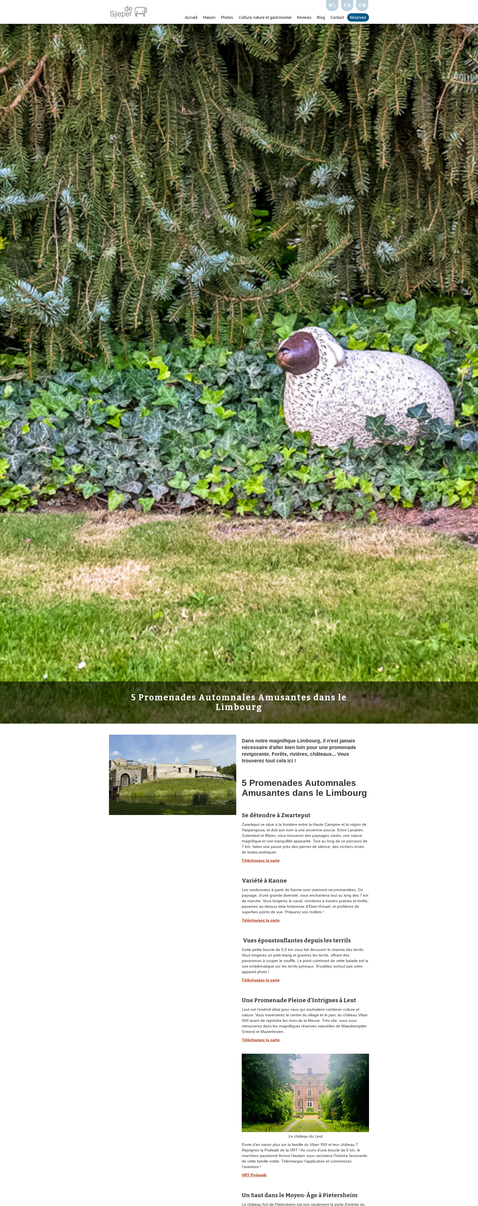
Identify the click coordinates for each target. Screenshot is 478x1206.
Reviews (304, 17)
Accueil (191, 17)
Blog (321, 17)
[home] (128, 11)
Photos (227, 17)
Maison (209, 17)
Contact (337, 17)
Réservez (358, 17)
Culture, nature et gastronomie (265, 17)
